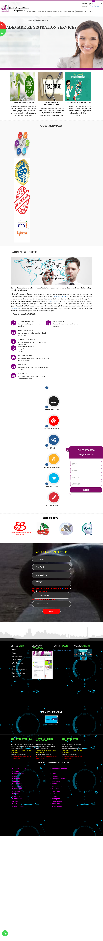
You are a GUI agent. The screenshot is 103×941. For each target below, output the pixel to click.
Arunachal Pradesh (59, 768)
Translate (97, 6)
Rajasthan (17, 796)
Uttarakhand (57, 801)
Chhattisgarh (18, 773)
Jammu (16, 781)
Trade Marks (58, 11)
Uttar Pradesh (18, 806)
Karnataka (17, 783)
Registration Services (84, 11)
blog (13, 666)
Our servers (15, 308)
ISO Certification (45, 11)
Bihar (54, 771)
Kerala (54, 783)
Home (29, 11)
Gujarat (55, 776)
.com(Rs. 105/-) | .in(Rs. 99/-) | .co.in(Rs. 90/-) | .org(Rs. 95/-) (51, 68)
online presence (54, 301)
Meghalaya (17, 788)
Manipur (55, 788)
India (15, 803)
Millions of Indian (60, 296)
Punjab (55, 793)
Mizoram (16, 791)
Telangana (56, 798)
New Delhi (56, 791)
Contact (45, 20)
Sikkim (54, 796)
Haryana (16, 778)
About (34, 11)
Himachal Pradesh (59, 778)
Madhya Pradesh (20, 786)
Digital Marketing (34, 20)
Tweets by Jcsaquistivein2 (62, 650)
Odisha (16, 793)
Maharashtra (57, 786)
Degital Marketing (18, 673)
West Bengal (57, 806)
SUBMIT (86, 490)
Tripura (15, 801)
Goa (15, 776)
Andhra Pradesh (19, 768)
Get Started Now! (12, 54)
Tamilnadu (17, 798)
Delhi (54, 773)
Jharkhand (56, 781)
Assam (16, 771)
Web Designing (69, 11)
